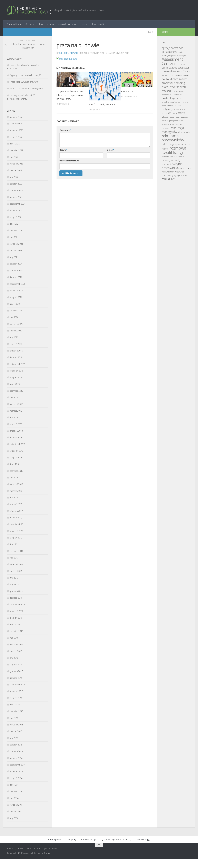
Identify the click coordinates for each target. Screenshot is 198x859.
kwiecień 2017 (16, 564)
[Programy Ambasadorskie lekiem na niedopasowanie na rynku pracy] (73, 79)
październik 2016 (17, 604)
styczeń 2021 (16, 264)
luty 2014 (14, 818)
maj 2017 (14, 557)
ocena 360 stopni (169, 113)
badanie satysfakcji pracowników (175, 69)
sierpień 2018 (16, 457)
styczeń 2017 (16, 584)
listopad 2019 (16, 357)
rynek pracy (184, 168)
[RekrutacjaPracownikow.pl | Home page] (29, 10)
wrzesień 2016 (16, 611)
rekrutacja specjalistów (176, 144)
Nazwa (63, 149)
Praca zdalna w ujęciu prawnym (24, 81)
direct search (179, 79)
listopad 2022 (16, 117)
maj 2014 (14, 798)
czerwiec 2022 (16, 150)
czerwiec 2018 (16, 471)
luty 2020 (14, 337)
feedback (166, 91)
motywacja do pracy (180, 109)
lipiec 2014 (15, 784)
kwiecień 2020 (16, 324)
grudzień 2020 (16, 270)
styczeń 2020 (16, 344)
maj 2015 (14, 718)
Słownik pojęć (97, 24)
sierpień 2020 (16, 297)
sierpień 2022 (16, 137)
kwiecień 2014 (16, 804)
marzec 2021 (16, 250)
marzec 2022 (16, 170)
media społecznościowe (171, 105)
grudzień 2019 (16, 350)
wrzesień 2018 (16, 451)
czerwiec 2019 (16, 390)
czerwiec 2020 (16, 310)
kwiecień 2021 (16, 243)
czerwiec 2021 (16, 230)
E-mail (110, 149)
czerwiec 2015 (16, 711)
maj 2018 (14, 477)
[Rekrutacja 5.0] (137, 79)
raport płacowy (177, 124)
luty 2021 (14, 257)
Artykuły (30, 24)
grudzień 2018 (16, 430)
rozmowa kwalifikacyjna (174, 150)
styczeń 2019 (16, 424)
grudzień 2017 (16, 511)
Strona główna (14, 24)
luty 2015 (14, 738)
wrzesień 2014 (16, 771)
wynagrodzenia (180, 175)
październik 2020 (17, 284)
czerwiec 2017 (16, 551)
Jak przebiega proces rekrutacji (72, 24)
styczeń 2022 (16, 183)
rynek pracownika (172, 165)
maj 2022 (14, 157)
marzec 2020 (16, 330)
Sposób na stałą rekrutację (102, 104)
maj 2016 (14, 637)
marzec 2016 (16, 651)
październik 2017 (17, 524)
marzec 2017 (16, 571)
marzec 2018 (16, 491)
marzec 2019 (16, 410)
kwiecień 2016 (16, 644)
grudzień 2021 (16, 190)
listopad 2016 (16, 597)
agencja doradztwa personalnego (172, 50)
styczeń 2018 (16, 504)
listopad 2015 (16, 678)
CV (171, 75)
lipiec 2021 (15, 223)
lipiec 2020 (15, 304)
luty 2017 (14, 577)
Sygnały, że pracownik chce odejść (25, 75)
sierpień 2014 (16, 778)
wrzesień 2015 (16, 691)
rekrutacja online (184, 132)
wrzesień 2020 (16, 290)
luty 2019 (14, 417)
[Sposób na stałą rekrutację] (105, 86)
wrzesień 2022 (16, 130)
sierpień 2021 (16, 217)
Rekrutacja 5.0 (128, 91)
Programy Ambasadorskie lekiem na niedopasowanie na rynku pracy (70, 95)
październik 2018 (17, 444)
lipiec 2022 (15, 143)
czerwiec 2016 (16, 631)
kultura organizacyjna (179, 101)
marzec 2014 (16, 811)
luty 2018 (14, 497)
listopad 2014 (16, 758)
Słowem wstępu (46, 24)
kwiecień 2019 (16, 404)
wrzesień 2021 (16, 210)
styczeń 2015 (16, 744)
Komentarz (65, 130)
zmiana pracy (168, 179)
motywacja (167, 109)
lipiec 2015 (15, 704)
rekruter (165, 148)
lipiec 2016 (15, 624)
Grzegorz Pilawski (68, 52)
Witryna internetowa (69, 160)
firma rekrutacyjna (178, 91)
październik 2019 (17, 364)
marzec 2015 (16, 731)
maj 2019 (14, 397)
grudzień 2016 (16, 591)
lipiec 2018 (15, 464)
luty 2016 (14, 658)
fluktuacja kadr (167, 94)
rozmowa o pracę (168, 156)
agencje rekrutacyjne (178, 55)
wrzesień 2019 (16, 370)
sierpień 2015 (16, 698)
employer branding (173, 83)
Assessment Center (172, 61)
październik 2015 (17, 684)
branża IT (180, 71)
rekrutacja (166, 128)
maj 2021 (14, 237)
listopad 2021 (16, 197)
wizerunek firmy (168, 171)
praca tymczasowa (175, 117)
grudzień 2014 (16, 751)
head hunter (177, 95)
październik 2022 (17, 123)
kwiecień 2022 (16, 163)
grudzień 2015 (16, 671)
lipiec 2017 (15, 544)
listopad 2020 (16, 277)
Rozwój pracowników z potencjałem (26, 88)
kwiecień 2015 (16, 724)
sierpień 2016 (16, 617)
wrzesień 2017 (16, 531)
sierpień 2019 (16, 377)
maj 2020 (14, 317)
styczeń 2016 (16, 664)
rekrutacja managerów (173, 129)
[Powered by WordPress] (19, 853)
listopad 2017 (16, 517)
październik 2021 (17, 203)
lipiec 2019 (15, 384)
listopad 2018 (16, 437)
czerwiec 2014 (16, 791)
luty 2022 (14, 177)
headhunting (168, 98)
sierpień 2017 (16, 537)
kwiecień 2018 (16, 484)
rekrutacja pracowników (173, 138)
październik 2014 (17, 764)
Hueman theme (43, 852)
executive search (174, 86)
